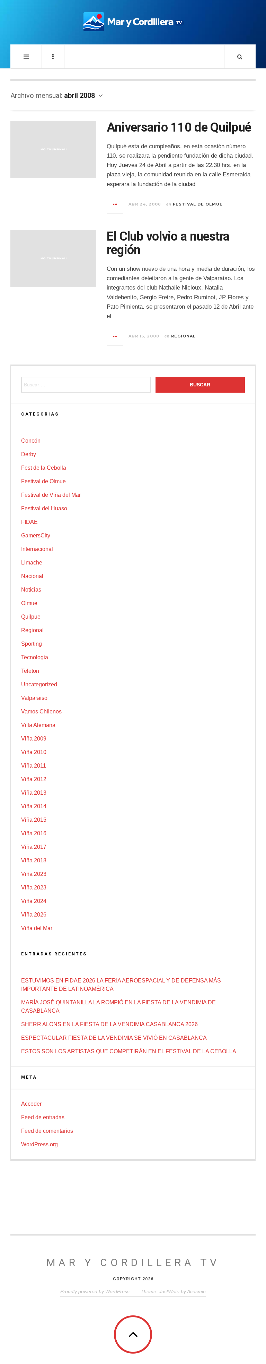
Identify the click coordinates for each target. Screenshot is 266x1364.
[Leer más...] (115, 204)
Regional (183, 336)
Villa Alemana (38, 725)
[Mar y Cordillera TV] (133, 21)
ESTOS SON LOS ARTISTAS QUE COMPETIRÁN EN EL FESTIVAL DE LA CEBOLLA (128, 1051)
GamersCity (35, 535)
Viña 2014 (33, 806)
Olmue (29, 603)
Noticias (31, 590)
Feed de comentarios (47, 1131)
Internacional (37, 549)
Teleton (30, 671)
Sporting (31, 644)
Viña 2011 (33, 766)
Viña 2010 (33, 752)
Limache (31, 563)
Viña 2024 (33, 901)
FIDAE (29, 522)
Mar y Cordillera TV (133, 1262)
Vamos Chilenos (41, 711)
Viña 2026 (33, 915)
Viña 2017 (33, 847)
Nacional (32, 576)
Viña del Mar (36, 928)
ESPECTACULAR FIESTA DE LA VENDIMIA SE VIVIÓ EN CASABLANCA (114, 1038)
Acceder (31, 1104)
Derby (28, 454)
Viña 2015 (33, 820)
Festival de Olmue (198, 204)
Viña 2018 (33, 860)
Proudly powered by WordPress (95, 1291)
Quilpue (31, 617)
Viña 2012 (33, 779)
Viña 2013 (33, 793)
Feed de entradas (42, 1117)
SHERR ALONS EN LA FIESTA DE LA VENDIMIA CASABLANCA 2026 (109, 1024)
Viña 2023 (33, 874)
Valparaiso (34, 698)
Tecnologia (34, 657)
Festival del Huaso (44, 508)
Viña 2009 (33, 739)
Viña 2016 (33, 833)
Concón (31, 441)
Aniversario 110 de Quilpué (179, 127)
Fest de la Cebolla (43, 468)
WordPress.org (39, 1144)
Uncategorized (39, 684)
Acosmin (196, 1291)
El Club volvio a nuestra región (168, 243)
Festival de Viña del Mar (51, 495)
